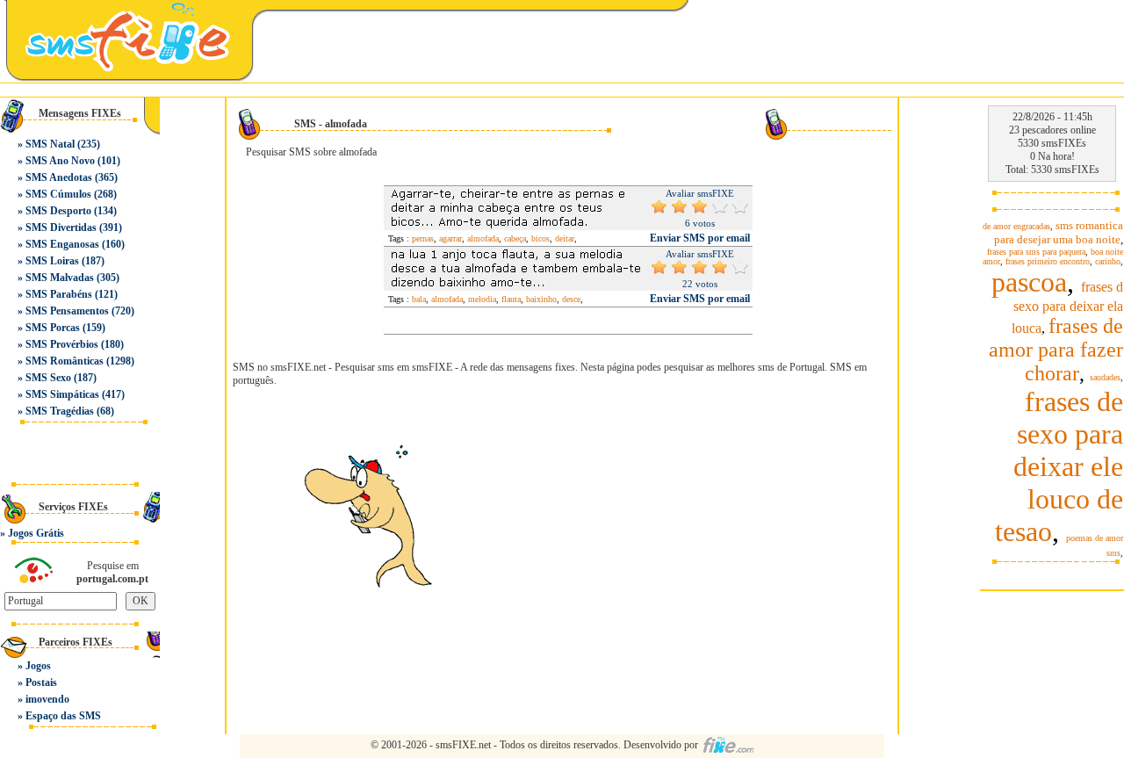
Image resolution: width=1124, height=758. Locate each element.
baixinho (541, 299)
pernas (423, 238)
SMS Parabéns (58, 294)
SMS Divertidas (61, 227)
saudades (1105, 377)
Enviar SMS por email (700, 238)
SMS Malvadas (59, 277)
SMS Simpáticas (62, 394)
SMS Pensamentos (67, 311)
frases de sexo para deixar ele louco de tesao (1059, 466)
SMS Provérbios (61, 344)
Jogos (38, 666)
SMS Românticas (64, 361)
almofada (483, 238)
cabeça (515, 238)
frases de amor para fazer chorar (1056, 349)
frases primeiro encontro (1047, 261)
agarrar (450, 238)
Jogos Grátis (36, 533)
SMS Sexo (48, 378)
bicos (540, 238)
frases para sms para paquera (1036, 251)
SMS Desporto (58, 211)
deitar (564, 238)
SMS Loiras (52, 261)
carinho (1107, 261)
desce (571, 299)
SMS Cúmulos (58, 194)
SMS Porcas (52, 327)
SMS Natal (50, 144)
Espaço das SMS (63, 716)
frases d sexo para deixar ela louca (1067, 307)
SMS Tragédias (59, 411)
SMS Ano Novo (60, 161)
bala (419, 299)
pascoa (1029, 282)
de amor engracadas (1016, 226)
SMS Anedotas (58, 177)
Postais (41, 682)
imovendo (47, 699)
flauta (511, 299)
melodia (482, 299)
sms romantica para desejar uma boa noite (1058, 232)
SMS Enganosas (62, 244)
